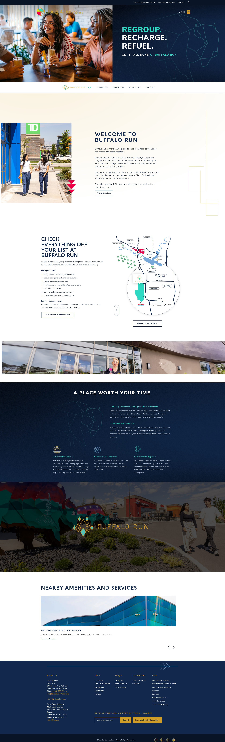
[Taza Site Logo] (60, 12)
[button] (184, 12)
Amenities (118, 87)
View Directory (104, 193)
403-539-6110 (60, 691)
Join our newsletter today (58, 314)
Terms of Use (131, 740)
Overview (102, 87)
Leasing (150, 87)
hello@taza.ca (53, 720)
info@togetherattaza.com (58, 694)
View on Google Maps (147, 323)
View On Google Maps (56, 699)
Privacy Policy (120, 740)
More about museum (49, 639)
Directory (135, 87)
